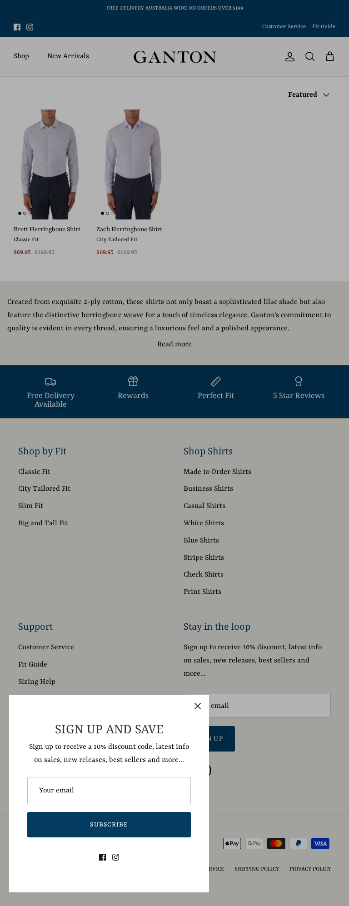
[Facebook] (102, 857)
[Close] (198, 706)
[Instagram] (115, 857)
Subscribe (109, 824)
